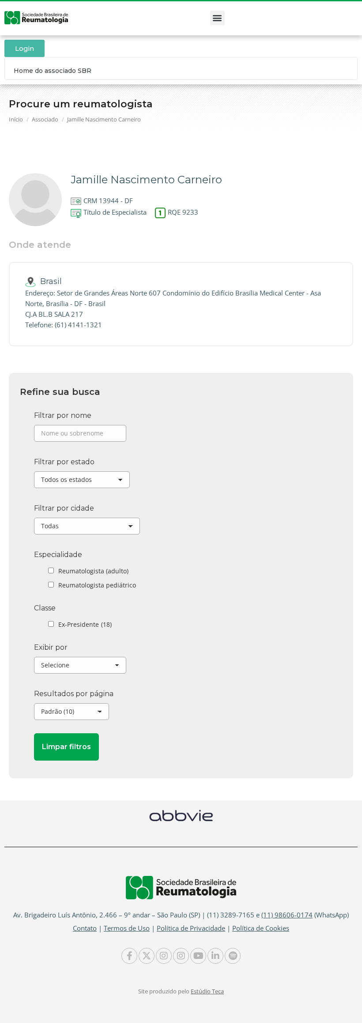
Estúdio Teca (207, 991)
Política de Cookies (260, 928)
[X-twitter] (147, 956)
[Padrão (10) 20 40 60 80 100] (71, 713)
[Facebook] (129, 956)
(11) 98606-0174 (287, 914)
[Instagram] (164, 956)
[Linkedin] (215, 956)
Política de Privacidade (191, 928)
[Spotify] (233, 956)
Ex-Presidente (85, 624)
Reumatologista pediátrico (97, 585)
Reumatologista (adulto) (93, 571)
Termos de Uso (127, 928)
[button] (217, 18)
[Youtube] (198, 956)
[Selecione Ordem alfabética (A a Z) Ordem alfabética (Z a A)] (80, 667)
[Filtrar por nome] (80, 435)
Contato (85, 928)
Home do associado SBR (52, 71)
